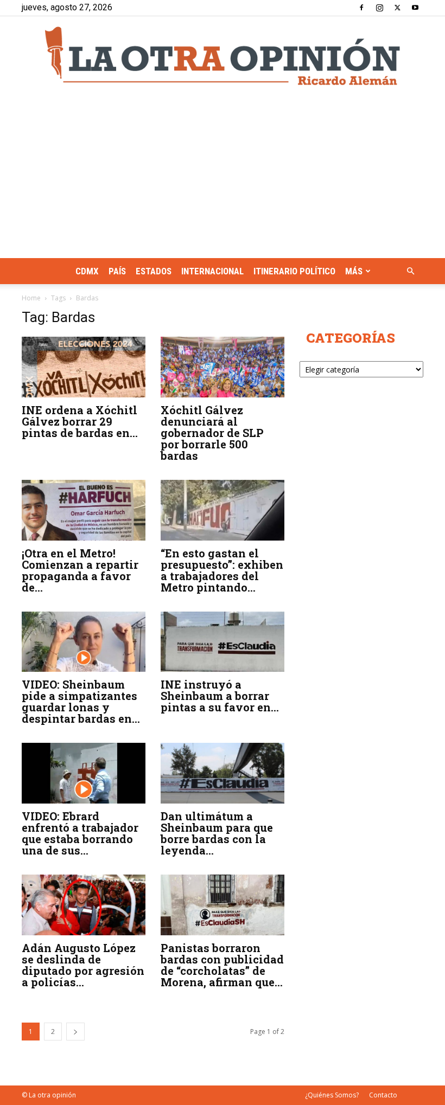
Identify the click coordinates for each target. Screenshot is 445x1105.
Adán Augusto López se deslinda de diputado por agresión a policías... (83, 965)
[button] (410, 271)
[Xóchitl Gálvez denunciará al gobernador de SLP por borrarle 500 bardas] (222, 367)
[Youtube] (415, 7)
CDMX (87, 271)
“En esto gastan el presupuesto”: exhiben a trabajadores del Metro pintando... (222, 570)
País (117, 271)
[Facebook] (361, 7)
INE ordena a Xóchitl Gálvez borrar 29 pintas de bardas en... (80, 421)
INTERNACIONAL (212, 271)
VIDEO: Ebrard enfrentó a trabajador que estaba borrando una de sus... (80, 833)
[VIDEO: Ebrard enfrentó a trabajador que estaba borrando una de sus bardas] (83, 773)
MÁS (354, 271)
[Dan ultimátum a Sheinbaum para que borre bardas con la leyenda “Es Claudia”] (222, 773)
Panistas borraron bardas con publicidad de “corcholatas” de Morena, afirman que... (222, 965)
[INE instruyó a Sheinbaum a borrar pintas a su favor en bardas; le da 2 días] (222, 642)
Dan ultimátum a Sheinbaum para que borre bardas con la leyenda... (217, 833)
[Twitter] (397, 7)
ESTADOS (153, 271)
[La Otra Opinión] (222, 55)
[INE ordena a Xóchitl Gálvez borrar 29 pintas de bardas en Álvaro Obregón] (83, 367)
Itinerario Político (294, 271)
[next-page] (75, 1031)
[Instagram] (379, 7)
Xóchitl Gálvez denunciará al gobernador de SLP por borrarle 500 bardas (212, 432)
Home (31, 298)
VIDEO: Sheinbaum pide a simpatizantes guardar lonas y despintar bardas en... (81, 701)
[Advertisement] (222, 177)
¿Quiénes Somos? (332, 1095)
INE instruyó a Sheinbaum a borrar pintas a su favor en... (220, 695)
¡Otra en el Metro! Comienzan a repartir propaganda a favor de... (80, 570)
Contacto (383, 1095)
